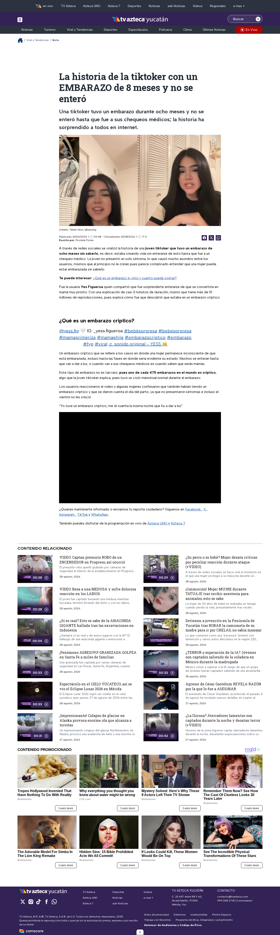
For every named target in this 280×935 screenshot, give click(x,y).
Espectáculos (138, 30)
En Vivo (251, 30)
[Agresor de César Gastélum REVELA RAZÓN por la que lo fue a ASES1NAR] (161, 696)
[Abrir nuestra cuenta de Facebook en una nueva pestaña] (46, 901)
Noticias (154, 6)
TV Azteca (68, 6)
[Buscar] (258, 18)
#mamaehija (110, 337)
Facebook (193, 509)
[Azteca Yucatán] (140, 19)
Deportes (134, 6)
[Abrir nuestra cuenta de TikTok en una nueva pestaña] (38, 901)
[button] (140, 932)
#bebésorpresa (140, 330)
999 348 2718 (225, 900)
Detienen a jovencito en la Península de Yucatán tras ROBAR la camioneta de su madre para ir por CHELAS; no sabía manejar (224, 625)
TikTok (83, 514)
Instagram (67, 514)
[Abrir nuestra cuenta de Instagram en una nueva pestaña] (30, 901)
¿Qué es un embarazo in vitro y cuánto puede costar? (135, 278)
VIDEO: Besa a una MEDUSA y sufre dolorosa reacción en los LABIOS (98, 591)
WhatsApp (100, 514)
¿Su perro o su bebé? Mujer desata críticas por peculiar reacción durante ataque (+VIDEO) (221, 562)
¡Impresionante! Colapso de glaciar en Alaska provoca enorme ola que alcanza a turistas (95, 720)
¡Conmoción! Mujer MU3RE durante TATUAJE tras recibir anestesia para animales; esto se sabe (217, 594)
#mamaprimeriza (77, 337)
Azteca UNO (91, 6)
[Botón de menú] (20, 19)
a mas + (239, 6)
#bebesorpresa (174, 330)
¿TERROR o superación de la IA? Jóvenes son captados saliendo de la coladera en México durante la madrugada (221, 657)
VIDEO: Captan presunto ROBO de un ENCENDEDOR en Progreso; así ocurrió (92, 559)
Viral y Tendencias (80, 30)
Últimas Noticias (214, 30)
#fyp (88, 344)
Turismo (50, 30)
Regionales (218, 6)
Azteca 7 (114, 6)
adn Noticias (176, 6)
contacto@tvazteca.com (232, 896)
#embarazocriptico (145, 337)
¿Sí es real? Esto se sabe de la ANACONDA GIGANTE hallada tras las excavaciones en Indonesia (97, 625)
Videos (198, 6)
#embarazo (179, 337)
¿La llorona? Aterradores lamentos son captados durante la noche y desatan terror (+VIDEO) (223, 720)
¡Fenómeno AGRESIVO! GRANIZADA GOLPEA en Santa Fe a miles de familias (98, 654)
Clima (187, 30)
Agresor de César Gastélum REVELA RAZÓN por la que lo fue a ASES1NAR (223, 686)
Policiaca (165, 30)
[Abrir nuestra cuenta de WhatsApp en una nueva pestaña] (54, 901)
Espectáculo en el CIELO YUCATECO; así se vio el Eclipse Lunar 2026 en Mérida (96, 686)
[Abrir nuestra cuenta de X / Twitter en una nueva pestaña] (22, 901)
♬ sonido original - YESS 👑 (138, 344)
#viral (101, 344)
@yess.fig (69, 330)
